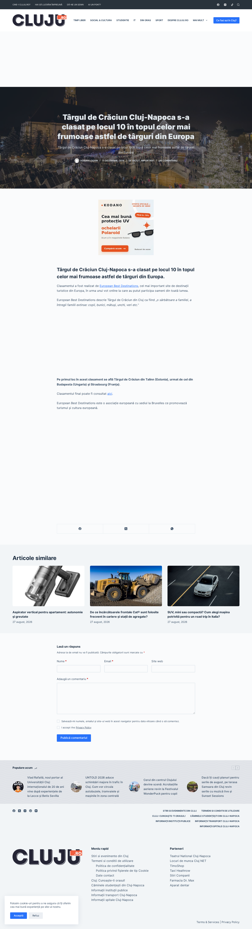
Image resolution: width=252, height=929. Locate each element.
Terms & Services (207, 922)
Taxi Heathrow (180, 870)
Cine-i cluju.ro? (21, 4)
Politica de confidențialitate (115, 866)
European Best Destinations (119, 286)
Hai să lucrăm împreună (48, 4)
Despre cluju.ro (178, 20)
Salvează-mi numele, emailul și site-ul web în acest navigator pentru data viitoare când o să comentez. (120, 721)
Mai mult (198, 20)
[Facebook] (218, 5)
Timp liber (79, 20)
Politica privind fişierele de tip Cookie (122, 870)
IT (135, 20)
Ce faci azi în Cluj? (226, 20)
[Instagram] (225, 5)
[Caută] (238, 5)
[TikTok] (232, 5)
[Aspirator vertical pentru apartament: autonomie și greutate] (48, 586)
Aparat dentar (179, 885)
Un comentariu (168, 160)
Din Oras (145, 20)
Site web (157, 661)
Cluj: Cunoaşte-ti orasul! (169, 816)
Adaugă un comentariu (72, 679)
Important (147, 160)
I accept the (76, 727)
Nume (62, 661)
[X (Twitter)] (126, 529)
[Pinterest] (30, 810)
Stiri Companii (180, 875)
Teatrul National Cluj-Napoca (190, 856)
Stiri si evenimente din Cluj (180, 810)
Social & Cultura (101, 20)
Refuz (35, 915)
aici (109, 393)
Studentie (122, 20)
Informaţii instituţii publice (173, 821)
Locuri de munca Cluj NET (188, 861)
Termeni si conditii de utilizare (220, 810)
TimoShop (177, 866)
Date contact (105, 875)
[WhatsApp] (172, 529)
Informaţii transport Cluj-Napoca (217, 821)
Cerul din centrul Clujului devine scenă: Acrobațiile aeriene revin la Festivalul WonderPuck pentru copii (161, 786)
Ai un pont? (94, 4)
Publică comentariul (74, 738)
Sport (159, 20)
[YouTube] (36, 810)
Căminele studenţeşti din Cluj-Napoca (214, 816)
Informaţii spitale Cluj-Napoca (219, 826)
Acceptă (18, 915)
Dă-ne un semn (75, 4)
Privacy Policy (83, 727)
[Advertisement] (126, 59)
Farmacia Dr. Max (182, 880)
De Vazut (134, 160)
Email (108, 661)
